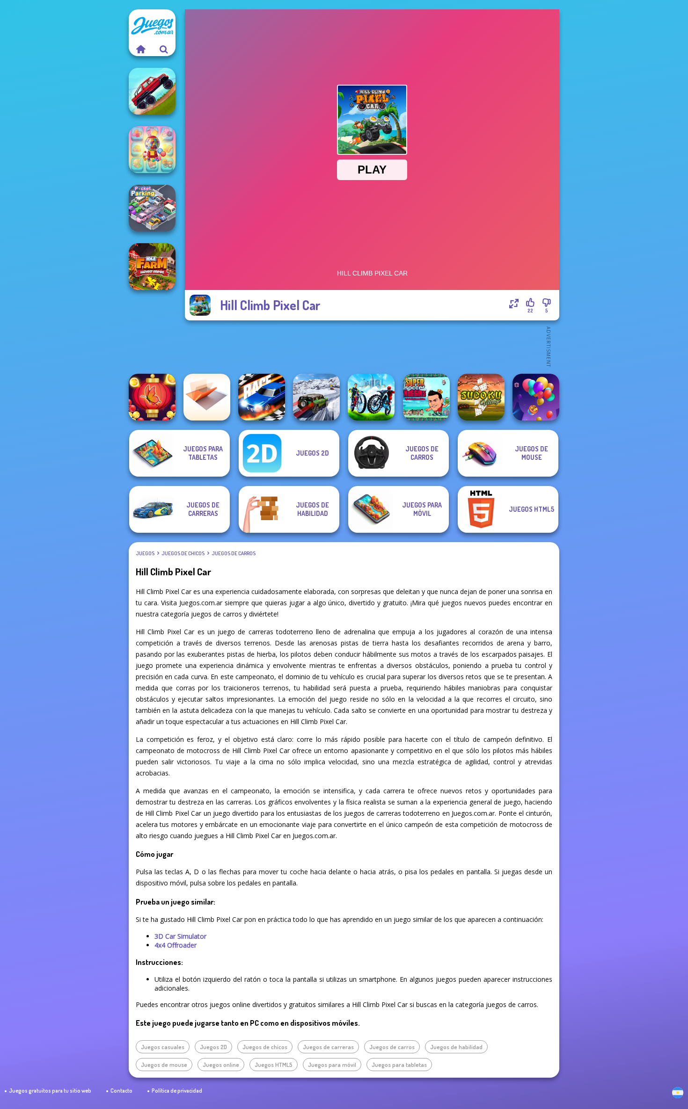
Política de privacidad (177, 1090)
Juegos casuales (162, 1047)
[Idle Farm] (152, 266)
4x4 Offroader (175, 945)
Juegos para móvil (332, 1064)
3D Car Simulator (180, 936)
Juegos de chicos (183, 553)
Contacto (121, 1090)
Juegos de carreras (328, 1047)
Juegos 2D (213, 1047)
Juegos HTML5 (274, 1064)
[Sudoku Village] (481, 397)
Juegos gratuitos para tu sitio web (50, 1090)
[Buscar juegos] (164, 49)
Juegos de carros (234, 553)
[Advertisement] (372, 346)
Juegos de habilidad (456, 1047)
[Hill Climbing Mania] (152, 91)
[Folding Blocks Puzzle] (206, 397)
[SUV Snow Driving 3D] (316, 397)
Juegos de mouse (164, 1064)
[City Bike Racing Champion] (371, 397)
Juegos (145, 553)
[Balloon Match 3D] (535, 397)
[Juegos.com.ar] (140, 49)
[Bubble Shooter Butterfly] (152, 397)
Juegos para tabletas (399, 1064)
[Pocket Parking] (152, 208)
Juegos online (221, 1064)
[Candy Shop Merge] (152, 149)
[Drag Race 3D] (261, 397)
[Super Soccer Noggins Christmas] (426, 397)
